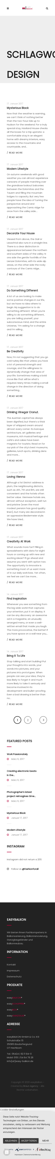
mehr (45, 1140)
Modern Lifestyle (16, 829)
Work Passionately (17, 754)
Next (43, 720)
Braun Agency (30, 1086)
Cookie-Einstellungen (12, 1109)
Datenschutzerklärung (32, 1154)
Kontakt (11, 964)
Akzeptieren (29, 1140)
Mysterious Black (16, 813)
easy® (14, 997)
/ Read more (15, 152)
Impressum (13, 970)
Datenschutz (14, 976)
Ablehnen (11, 1140)
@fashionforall (30, 869)
